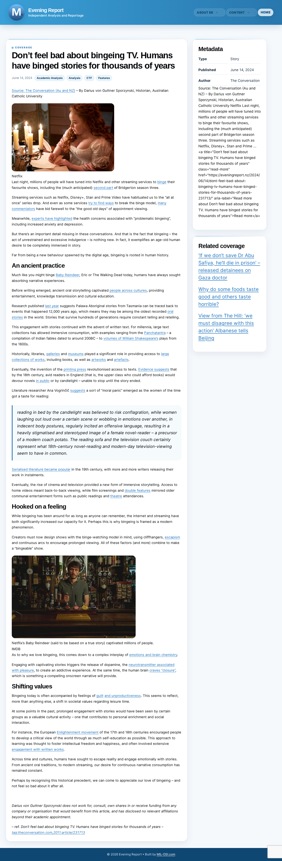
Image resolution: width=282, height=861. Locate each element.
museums (76, 354)
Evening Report (45, 10)
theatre (116, 496)
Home (265, 12)
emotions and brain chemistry (153, 655)
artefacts (121, 360)
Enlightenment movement (77, 732)
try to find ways (101, 203)
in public (43, 381)
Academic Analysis (50, 78)
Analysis (74, 78)
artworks (98, 360)
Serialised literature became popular (41, 469)
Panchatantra (155, 333)
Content (237, 12)
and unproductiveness (122, 696)
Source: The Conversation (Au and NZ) (43, 90)
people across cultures (128, 290)
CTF (89, 78)
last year (52, 306)
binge (161, 182)
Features (104, 78)
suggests (77, 390)
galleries (53, 354)
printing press (75, 369)
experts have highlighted (52, 218)
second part (103, 188)
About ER (205, 12)
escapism (172, 537)
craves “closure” (162, 670)
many (162, 203)
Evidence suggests (153, 369)
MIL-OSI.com (166, 854)
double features (137, 490)
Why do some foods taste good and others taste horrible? (228, 296)
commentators (23, 209)
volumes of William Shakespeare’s (130, 338)
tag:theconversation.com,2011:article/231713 (48, 832)
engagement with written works (38, 749)
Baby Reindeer (67, 275)
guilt (99, 696)
